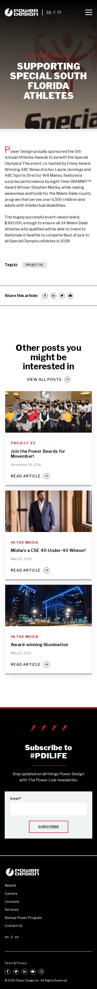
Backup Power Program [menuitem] (23, 918)
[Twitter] (62, 296)
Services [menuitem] (12, 909)
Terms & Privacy (16, 963)
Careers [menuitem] (11, 893)
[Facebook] (45, 296)
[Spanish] (59, 12)
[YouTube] (33, 971)
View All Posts (44, 379)
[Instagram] (41, 971)
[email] (70, 296)
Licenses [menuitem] (12, 901)
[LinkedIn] (53, 296)
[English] (48, 12)
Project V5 (34, 265)
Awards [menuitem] (10, 885)
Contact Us (13, 926)
